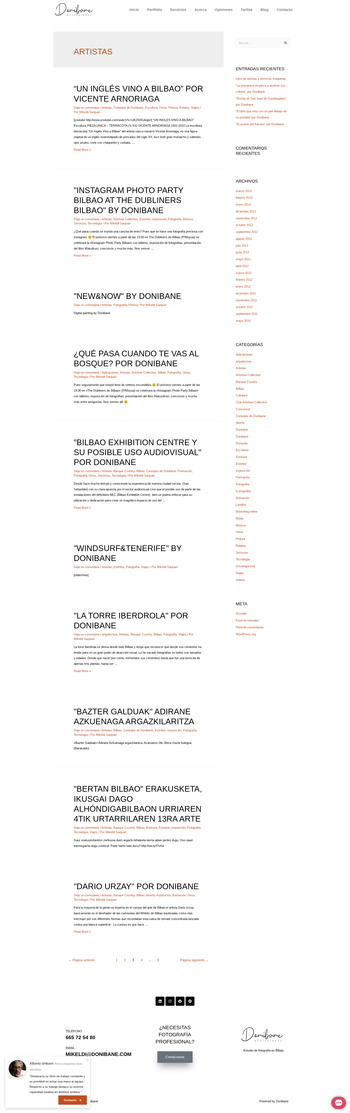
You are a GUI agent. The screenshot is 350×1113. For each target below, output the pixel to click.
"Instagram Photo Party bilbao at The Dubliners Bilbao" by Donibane (128, 200)
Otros (163, 107)
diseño (150, 895)
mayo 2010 (243, 320)
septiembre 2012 (247, 232)
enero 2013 (243, 204)
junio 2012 (242, 252)
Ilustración (179, 895)
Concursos (243, 409)
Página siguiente (194, 960)
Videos (240, 580)
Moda (239, 518)
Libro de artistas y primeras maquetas (261, 78)
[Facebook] (180, 1001)
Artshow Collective (125, 219)
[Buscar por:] (263, 43)
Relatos (184, 107)
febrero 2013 (244, 197)
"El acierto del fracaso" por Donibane (260, 124)
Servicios (80, 223)
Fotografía (174, 219)
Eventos (145, 219)
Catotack (242, 395)
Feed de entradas (247, 620)
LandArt (241, 504)
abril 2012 (242, 266)
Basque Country (124, 471)
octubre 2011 (244, 307)
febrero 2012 (244, 279)
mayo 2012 (243, 259)
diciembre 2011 (246, 293)
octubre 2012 (244, 225)
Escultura (151, 107)
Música (188, 219)
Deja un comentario (86, 107)
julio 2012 (242, 245)
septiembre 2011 (247, 313)
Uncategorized (245, 566)
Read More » (82, 149)
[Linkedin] (160, 1001)
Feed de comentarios (250, 627)
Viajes (195, 107)
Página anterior (81, 960)
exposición (159, 219)
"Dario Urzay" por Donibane (136, 886)
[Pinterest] (190, 1001)
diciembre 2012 (246, 211)
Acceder (241, 613)
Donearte (242, 429)
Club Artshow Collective (251, 402)
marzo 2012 (244, 273)
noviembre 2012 (246, 218)
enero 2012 (243, 286)
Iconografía (243, 491)
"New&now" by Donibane (127, 296)
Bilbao (162, 372)
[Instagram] (169, 1001)
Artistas (107, 107)
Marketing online (246, 511)
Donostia (242, 443)
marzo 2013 (244, 191)
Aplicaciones (110, 372)
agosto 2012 (244, 238)
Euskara (151, 827)
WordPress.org (246, 634)
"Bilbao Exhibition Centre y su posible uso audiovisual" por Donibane (137, 452)
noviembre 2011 (246, 300)
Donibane (242, 436)
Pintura (173, 107)
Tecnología (95, 223)
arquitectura (109, 634)
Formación (185, 471)
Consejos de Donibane (128, 107)
